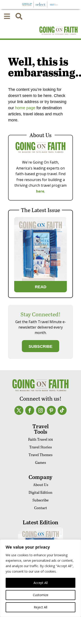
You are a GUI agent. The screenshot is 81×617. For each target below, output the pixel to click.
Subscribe (40, 500)
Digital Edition (40, 492)
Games (40, 462)
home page (24, 108)
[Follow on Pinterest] (51, 410)
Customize (40, 595)
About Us (40, 484)
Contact (40, 507)
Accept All (41, 583)
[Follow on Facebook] (29, 410)
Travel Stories (40, 447)
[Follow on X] (18, 410)
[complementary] (40, 578)
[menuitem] (7, 16)
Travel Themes (40, 454)
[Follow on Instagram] (40, 410)
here (40, 191)
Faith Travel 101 (40, 439)
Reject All (40, 607)
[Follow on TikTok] (62, 410)
